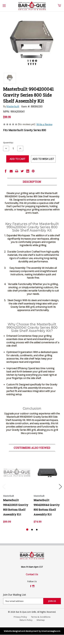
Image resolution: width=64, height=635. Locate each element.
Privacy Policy (20, 617)
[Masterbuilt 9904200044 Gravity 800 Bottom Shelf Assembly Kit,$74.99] (47, 472)
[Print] (16, 171)
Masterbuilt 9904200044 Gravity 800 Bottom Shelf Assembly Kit (47, 507)
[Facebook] (5, 171)
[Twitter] (22, 171)
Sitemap (41, 620)
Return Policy (25, 620)
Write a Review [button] (44, 124)
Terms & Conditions (40, 617)
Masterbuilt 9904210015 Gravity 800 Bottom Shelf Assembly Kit (15, 507)
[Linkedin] (27, 171)
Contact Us (32, 574)
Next (60, 486)
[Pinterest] (33, 171)
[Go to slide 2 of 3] (32, 529)
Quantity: (8, 142)
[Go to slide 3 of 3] (37, 529)
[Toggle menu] (6, 7)
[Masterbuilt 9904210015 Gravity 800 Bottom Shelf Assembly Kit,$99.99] (17, 472)
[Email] (11, 171)
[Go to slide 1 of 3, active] (27, 529)
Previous (4, 486)
